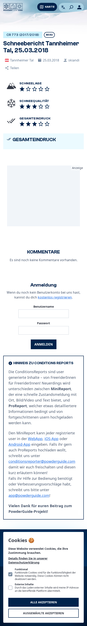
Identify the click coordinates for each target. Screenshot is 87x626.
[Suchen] (71, 7)
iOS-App (51, 438)
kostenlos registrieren (55, 297)
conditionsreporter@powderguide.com (41, 461)
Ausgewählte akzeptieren (43, 613)
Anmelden (43, 344)
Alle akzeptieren (43, 602)
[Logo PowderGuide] (13, 7)
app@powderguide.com (28, 495)
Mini (49, 35)
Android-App (19, 444)
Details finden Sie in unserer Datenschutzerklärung (28, 560)
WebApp (35, 438)
